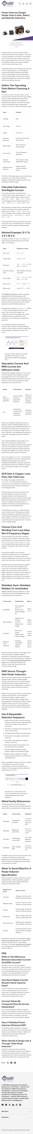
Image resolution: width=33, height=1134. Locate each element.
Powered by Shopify (25, 1130)
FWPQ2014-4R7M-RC (10, 294)
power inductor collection (23, 944)
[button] (27, 3)
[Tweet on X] (8, 1063)
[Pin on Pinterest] (15, 1063)
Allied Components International (12, 1130)
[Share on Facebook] (11, 1063)
